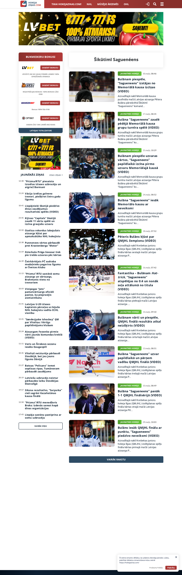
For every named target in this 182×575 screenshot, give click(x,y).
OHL (126, 4)
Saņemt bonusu (50, 67)
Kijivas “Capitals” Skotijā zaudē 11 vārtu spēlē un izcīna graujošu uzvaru (40, 221)
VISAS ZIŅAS (55, 175)
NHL (89, 4)
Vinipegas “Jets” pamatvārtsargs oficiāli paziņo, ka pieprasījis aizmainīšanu (39, 293)
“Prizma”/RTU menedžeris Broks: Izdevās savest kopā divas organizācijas (41, 405)
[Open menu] (162, 4)
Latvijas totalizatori (41, 130)
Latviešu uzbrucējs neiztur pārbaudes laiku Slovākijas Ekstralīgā (41, 380)
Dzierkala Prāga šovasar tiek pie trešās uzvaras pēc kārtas (43, 253)
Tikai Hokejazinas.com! (66, 4)
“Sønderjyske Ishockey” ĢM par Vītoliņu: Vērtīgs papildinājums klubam (42, 322)
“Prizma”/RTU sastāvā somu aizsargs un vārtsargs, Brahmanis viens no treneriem (42, 278)
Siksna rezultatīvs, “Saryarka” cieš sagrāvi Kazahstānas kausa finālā (43, 393)
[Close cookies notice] (176, 557)
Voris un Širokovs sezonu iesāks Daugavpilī (40, 345)
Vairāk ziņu (40, 426)
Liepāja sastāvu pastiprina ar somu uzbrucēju (43, 416)
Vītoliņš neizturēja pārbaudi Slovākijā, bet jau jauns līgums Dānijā (42, 356)
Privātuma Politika (156, 568)
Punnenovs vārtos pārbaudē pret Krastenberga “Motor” (42, 244)
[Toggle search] (154, 4)
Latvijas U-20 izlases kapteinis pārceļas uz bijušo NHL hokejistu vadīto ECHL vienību (42, 308)
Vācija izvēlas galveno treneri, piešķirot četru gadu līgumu (42, 196)
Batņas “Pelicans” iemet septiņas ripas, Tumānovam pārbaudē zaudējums (42, 368)
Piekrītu (171, 567)
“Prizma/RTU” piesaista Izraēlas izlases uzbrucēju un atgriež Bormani (43, 184)
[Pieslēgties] (147, 4)
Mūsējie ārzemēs (107, 4)
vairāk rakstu (116, 459)
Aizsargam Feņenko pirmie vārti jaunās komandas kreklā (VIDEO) (43, 334)
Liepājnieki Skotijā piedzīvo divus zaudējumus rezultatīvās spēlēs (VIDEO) (42, 208)
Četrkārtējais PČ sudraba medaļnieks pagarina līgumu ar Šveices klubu (43, 264)
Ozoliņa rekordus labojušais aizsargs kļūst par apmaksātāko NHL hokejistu (42, 233)
